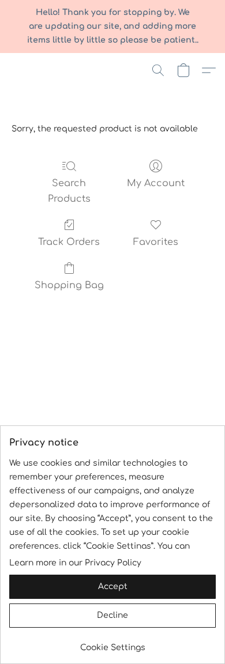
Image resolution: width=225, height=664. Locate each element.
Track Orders (69, 242)
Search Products (69, 190)
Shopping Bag (69, 285)
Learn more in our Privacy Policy (75, 563)
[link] (112, 643)
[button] (158, 70)
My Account (156, 183)
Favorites (155, 242)
